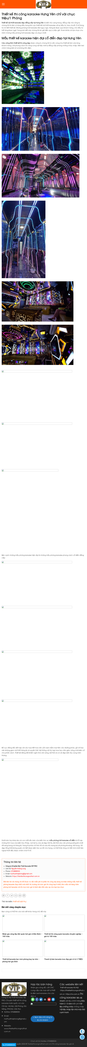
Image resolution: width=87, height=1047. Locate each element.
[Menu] (3, 4)
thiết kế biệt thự (19, 901)
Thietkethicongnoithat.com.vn (39, 1044)
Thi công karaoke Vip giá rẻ (63, 1044)
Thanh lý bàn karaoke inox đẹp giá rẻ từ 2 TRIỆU (63, 959)
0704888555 (9, 1044)
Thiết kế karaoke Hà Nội (69, 987)
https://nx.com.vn (72, 994)
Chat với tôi (35, 1041)
